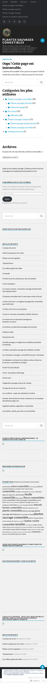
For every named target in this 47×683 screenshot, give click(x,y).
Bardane (12, 489)
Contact (33, 2)
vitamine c (36, 531)
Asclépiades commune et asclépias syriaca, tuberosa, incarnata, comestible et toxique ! (22, 361)
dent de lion (32, 491)
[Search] (24, 22)
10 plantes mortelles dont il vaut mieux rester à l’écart (22, 296)
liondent (17, 502)
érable (24, 534)
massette (19, 505)
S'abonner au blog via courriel (16, 182)
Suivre (7, 199)
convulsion (25, 492)
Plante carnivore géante (11, 258)
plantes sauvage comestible (22, 515)
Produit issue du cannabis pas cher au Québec (19, 278)
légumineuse (34, 502)
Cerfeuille (6, 273)
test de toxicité (37, 527)
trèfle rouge (40, 529)
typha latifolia (6, 532)
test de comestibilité (26, 527)
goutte (38, 500)
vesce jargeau (14, 532)
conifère (18, 492)
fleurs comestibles (33, 497)
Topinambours (7, 263)
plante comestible (12, 510)
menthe (25, 508)
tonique (13, 529)
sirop (8, 527)
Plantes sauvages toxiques (11, 13)
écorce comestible (8, 534)
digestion (5, 495)
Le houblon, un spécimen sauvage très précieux (19, 327)
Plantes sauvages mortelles (21, 127)
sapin (4, 527)
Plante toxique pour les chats (13, 253)
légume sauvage (25, 502)
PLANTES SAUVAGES (10, 367)
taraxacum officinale (15, 527)
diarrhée (39, 492)
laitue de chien (10, 502)
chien (31, 489)
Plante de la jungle (17, 107)
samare (39, 525)
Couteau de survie (9, 248)
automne (5, 489)
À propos (23, 2)
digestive (12, 495)
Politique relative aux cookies (15, 674)
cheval (27, 489)
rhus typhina (28, 525)
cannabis (18, 489)
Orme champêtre (8, 284)
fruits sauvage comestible (26, 500)
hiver (4, 502)
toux (18, 529)
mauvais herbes (28, 505)
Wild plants (15, 115)
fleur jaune (19, 498)
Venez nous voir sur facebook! (16, 229)
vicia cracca (21, 532)
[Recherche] (41, 82)
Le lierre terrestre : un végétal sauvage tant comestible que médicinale (22, 302)
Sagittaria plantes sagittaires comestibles (17, 406)
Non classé (12, 111)
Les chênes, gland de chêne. (12, 268)
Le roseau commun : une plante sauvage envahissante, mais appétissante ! (22, 290)
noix (29, 508)
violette (29, 532)
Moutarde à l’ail (8, 337)
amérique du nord (19, 482)
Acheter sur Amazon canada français (15, 17)
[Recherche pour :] (23, 82)
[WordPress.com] (19, 22)
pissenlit (36, 508)
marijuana (5, 505)
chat (22, 489)
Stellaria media (7, 332)
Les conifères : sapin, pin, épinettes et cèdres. (18, 393)
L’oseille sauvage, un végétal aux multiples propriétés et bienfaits (21, 343)
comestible (8, 491)
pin (32, 508)
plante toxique (34, 518)
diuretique (20, 495)
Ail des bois (6, 378)
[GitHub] (14, 22)
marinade (13, 505)
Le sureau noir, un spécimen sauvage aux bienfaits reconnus (17, 320)
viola (26, 532)
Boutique (14, 2)
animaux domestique (32, 482)
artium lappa (32, 486)
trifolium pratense (32, 529)
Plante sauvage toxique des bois (23, 123)
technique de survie (16, 131)
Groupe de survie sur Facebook (14, 388)
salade (35, 525)
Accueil (4, 2)
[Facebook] (9, 22)
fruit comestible (8, 500)
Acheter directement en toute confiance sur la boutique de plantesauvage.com (22, 399)
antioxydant (6, 486)
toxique (23, 529)
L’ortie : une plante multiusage (13, 373)
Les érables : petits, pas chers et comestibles (18, 411)
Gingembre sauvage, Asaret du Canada (16, 383)
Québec (28, 520)
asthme (40, 486)
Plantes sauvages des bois (11, 9)
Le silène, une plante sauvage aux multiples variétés (21, 350)
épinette (18, 534)
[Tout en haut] (42, 667)
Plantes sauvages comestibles (12, 5)
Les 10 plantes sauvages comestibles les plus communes (23, 355)
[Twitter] (4, 22)
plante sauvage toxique (25, 514)
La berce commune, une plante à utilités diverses (20, 314)
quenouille (21, 521)
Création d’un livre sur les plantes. (14, 309)
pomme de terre (11, 521)
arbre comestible (20, 486)
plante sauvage (28, 511)
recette (20, 524)
